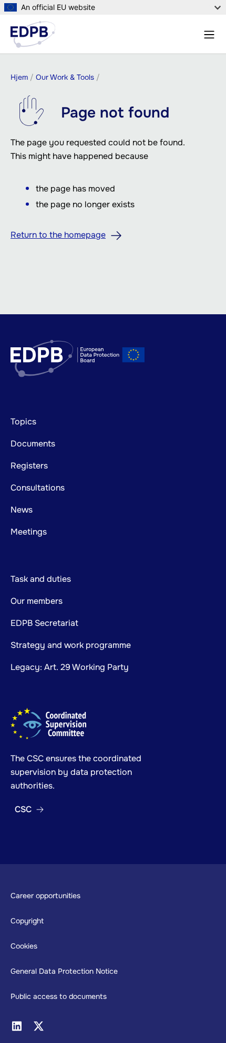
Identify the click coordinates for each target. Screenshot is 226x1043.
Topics (23, 421)
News (22, 509)
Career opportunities (45, 895)
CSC (23, 809)
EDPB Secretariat (44, 623)
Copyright (27, 920)
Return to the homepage (58, 234)
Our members (37, 600)
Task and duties (41, 578)
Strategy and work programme (71, 645)
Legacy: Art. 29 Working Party (70, 667)
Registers (29, 465)
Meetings (29, 531)
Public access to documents (59, 996)
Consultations (38, 487)
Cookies (24, 946)
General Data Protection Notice (64, 971)
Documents (33, 443)
